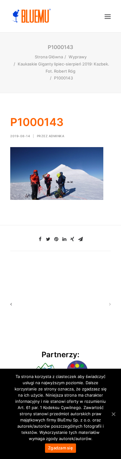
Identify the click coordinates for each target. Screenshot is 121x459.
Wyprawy (78, 56)
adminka (57, 136)
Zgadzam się (60, 447)
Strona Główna (49, 56)
